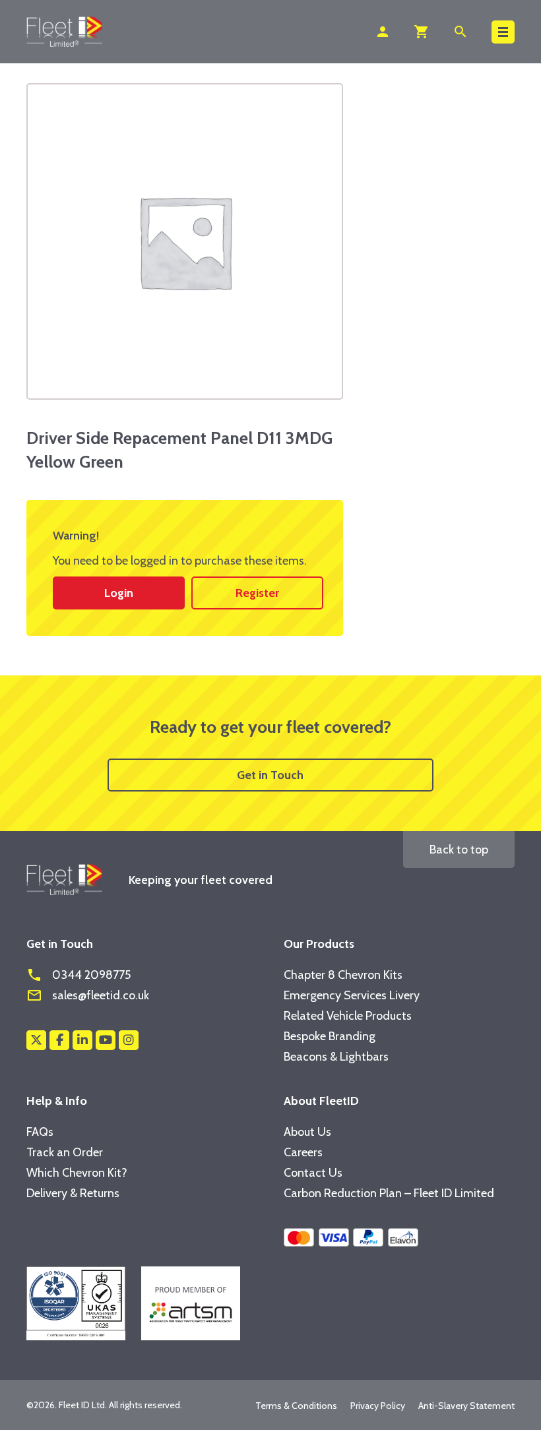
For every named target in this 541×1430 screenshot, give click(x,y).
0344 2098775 (78, 975)
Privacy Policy (377, 1406)
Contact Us (313, 1173)
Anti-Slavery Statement (466, 1406)
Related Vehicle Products (348, 1016)
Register (257, 593)
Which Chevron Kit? (76, 1173)
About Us (307, 1132)
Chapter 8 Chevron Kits (343, 975)
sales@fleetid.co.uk (87, 995)
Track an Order (64, 1152)
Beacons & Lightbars (336, 1056)
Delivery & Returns (72, 1193)
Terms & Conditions (296, 1406)
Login (118, 593)
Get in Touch (270, 775)
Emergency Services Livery (352, 995)
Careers (303, 1152)
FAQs (39, 1132)
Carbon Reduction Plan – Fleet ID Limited (389, 1193)
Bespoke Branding (329, 1036)
